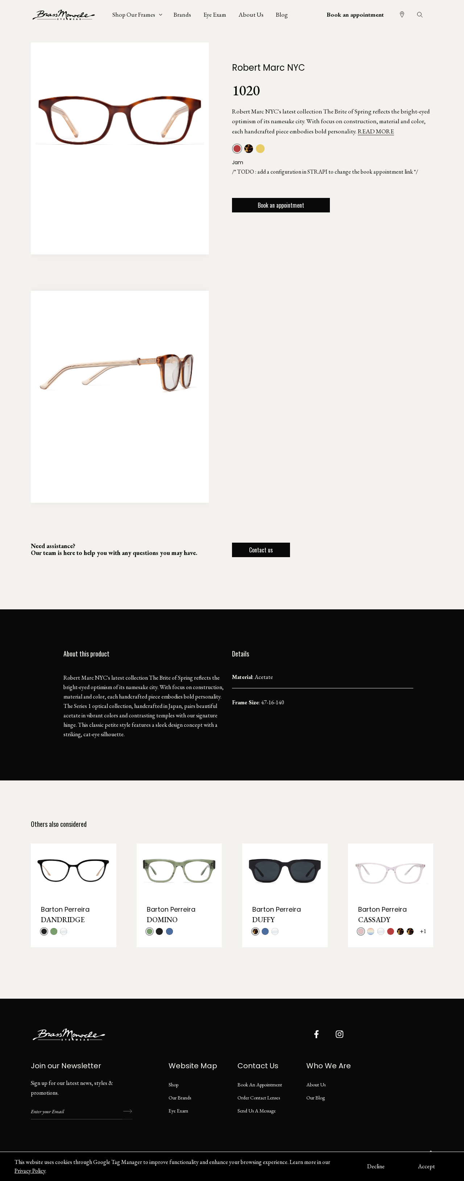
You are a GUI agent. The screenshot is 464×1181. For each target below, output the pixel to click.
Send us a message (256, 1110)
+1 (423, 931)
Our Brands (180, 1097)
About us (316, 1084)
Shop (173, 1084)
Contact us (261, 550)
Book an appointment (355, 14)
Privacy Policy (29, 1170)
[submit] (127, 1111)
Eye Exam (178, 1110)
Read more (376, 131)
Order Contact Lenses (258, 1097)
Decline (376, 1166)
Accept (426, 1166)
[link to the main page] (69, 14)
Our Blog (315, 1097)
